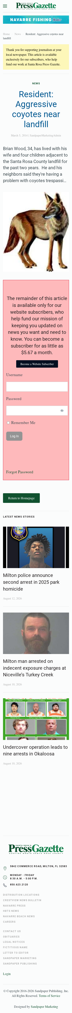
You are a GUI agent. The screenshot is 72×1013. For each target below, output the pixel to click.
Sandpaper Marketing (44, 1006)
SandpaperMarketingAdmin (45, 135)
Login (7, 974)
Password (13, 398)
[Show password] (62, 411)
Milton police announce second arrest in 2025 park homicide (31, 582)
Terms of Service (49, 995)
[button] (5, 6)
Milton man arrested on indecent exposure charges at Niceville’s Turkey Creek (34, 668)
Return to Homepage (21, 498)
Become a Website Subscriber (37, 364)
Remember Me (22, 422)
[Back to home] (36, 6)
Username (14, 374)
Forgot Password (19, 472)
